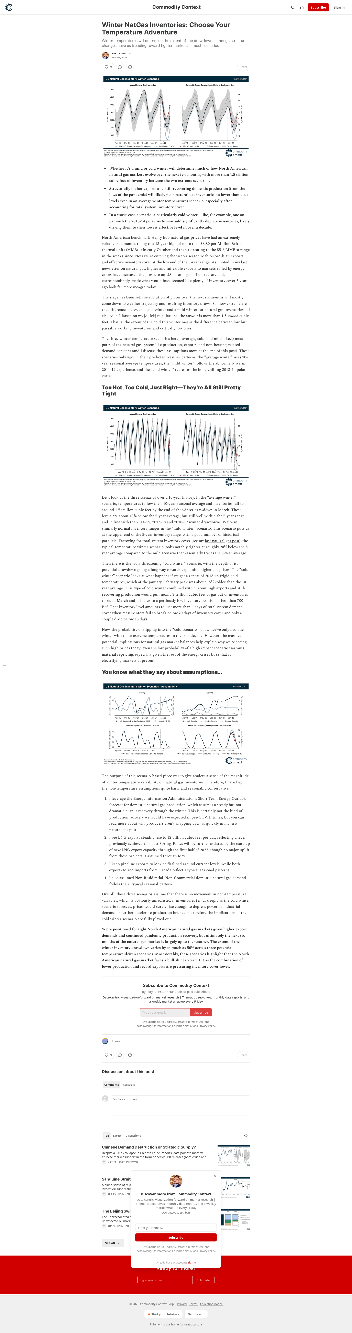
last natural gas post (222, 541)
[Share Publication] (302, 7)
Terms (193, 1304)
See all (110, 1243)
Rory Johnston (121, 53)
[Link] (96, 390)
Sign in (339, 7)
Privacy (182, 1304)
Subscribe (318, 7)
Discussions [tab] (133, 1136)
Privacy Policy (207, 1251)
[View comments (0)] (120, 67)
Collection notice (211, 1304)
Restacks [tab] (129, 1085)
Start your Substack (165, 1314)
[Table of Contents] (4, 666)
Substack (156, 1324)
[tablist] (119, 1085)
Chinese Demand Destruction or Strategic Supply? (149, 1147)
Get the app (196, 1314)
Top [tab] (106, 1136)
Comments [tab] (111, 1085)
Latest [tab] (117, 1136)
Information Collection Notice (175, 1251)
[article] (176, 1157)
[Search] (293, 7)
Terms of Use (196, 1247)
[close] (215, 1176)
